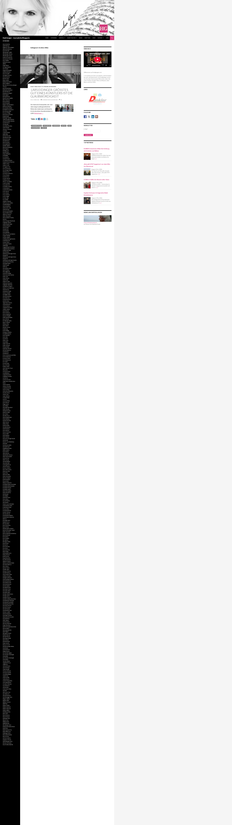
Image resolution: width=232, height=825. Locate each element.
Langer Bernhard (7, 374)
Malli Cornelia (6, 409)
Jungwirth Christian (7, 307)
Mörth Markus (6, 428)
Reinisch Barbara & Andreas (9, 533)
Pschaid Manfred (7, 510)
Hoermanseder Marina (8, 275)
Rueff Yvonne (6, 556)
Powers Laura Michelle (8, 504)
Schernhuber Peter (7, 574)
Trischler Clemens (7, 684)
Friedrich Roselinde (7, 189)
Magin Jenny (6, 404)
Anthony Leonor (7, 62)
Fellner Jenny (6, 163)
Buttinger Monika (7, 117)
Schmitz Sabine (6, 586)
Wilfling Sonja (6, 723)
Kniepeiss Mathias (7, 332)
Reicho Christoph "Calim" (9, 530)
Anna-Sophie (6, 60)
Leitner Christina (7, 386)
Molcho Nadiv (6, 425)
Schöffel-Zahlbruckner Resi (9, 599)
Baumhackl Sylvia (7, 88)
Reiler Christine (6, 532)
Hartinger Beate (7, 263)
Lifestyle (61, 37)
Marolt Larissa (6, 415)
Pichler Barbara (6, 479)
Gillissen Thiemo (7, 214)
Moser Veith (6, 433)
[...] (95, 158)
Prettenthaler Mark (7, 505)
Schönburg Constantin (8, 602)
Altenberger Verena (7, 54)
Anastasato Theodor (8, 59)
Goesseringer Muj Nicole (9, 221)
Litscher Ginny (6, 392)
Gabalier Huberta (7, 201)
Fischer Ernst (6, 176)
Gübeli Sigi (5, 245)
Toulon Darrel (6, 679)
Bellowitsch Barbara (7, 90)
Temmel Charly (6, 666)
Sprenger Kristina (7, 633)
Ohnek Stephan (6, 461)
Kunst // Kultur (71, 37)
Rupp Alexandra (6, 558)
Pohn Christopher (7, 491)
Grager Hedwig (6, 235)
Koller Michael (6, 345)
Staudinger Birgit (7, 638)
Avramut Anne (6, 77)
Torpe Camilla (6, 677)
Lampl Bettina (6, 373)
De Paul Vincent (6, 135)
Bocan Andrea (6, 101)
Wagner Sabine (6, 698)
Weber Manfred (7, 707)
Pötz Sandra (5, 502)
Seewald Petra (6, 618)
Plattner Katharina (7, 482)
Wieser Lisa (5, 720)
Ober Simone (6, 453)
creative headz (6, 132)
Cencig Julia (5, 124)
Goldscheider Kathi (7, 224)
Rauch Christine (6, 525)
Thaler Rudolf (6, 669)
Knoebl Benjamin (7, 333)
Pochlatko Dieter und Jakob (9, 484)
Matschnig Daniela (7, 417)
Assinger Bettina (7, 67)
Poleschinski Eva (7, 492)
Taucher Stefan (6, 661)
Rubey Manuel (6, 554)
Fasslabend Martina (7, 160)
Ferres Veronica (7, 168)
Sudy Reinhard (6, 649)
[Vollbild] (109, 65)
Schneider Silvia (6, 590)
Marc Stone (5, 414)
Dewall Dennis (6, 140)
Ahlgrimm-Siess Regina (8, 47)
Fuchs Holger (6, 196)
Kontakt (100, 37)
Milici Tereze (6, 422)
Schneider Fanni (7, 589)
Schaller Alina (6, 569)
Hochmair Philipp (7, 273)
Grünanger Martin (7, 243)
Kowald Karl (6, 353)
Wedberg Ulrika (6, 712)
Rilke (69, 125)
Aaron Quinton (6, 44)
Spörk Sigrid (5, 631)
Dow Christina (6, 142)
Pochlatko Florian (7, 487)
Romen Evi (5, 545)
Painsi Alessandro (7, 469)
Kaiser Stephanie (7, 314)
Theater (44, 127)
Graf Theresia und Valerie (9, 234)
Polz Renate (5, 494)
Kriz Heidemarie (7, 360)
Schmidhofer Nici (7, 582)
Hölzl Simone (6, 289)
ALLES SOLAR (6, 50)
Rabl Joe (5, 518)
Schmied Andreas (7, 584)
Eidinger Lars (6, 150)
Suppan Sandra (6, 651)
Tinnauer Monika (7, 672)
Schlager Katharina (7, 577)
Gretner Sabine (6, 237)
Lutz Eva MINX (6, 401)
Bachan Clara (6, 78)
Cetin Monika (6, 127)
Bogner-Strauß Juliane (8, 104)
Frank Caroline (6, 183)
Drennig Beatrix (6, 144)
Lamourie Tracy (6, 371)
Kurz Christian (6, 365)
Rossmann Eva (6, 550)
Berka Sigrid (6, 95)
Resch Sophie (6, 538)
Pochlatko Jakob (6, 489)
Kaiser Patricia (6, 312)
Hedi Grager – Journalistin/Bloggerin (16, 38)
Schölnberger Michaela (8, 600)
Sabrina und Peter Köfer (8, 563)
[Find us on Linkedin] (92, 116)
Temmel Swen (6, 667)
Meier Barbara (6, 419)
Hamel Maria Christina (8, 261)
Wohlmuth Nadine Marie (9, 726)
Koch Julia (5, 337)
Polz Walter (5, 496)
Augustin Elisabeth (7, 70)
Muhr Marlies (6, 437)
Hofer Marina (6, 278)
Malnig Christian (7, 410)
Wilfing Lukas (6, 721)
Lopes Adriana (6, 396)
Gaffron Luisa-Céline (8, 203)
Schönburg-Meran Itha (8, 604)
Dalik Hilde (5, 134)
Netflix (64, 125)
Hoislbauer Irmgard (7, 286)
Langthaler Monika (7, 376)
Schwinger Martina (7, 615)
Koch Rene (5, 338)
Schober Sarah (6, 595)
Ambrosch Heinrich (7, 57)
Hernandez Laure (7, 268)
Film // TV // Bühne (43, 86)
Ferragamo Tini (6, 167)
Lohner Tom (6, 394)
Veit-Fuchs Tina (6, 692)
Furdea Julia (6, 198)
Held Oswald (6, 265)
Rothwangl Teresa (7, 553)
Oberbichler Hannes (8, 455)
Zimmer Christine (7, 743)
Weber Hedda (6, 705)
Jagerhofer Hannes (7, 302)
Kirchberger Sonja (7, 320)
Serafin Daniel (6, 622)
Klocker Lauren (6, 327)
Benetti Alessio (6, 91)
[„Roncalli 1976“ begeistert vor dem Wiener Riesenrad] (87, 171)
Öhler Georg (6, 460)
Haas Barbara (6, 252)
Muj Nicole (5, 440)
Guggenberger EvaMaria (8, 248)
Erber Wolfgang (6, 153)
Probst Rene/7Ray (7, 507)
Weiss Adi (5, 713)
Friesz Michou (6, 194)
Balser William (6, 83)
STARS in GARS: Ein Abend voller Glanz (96, 179)
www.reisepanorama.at (90, 222)
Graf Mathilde (6, 232)
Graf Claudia (6, 230)
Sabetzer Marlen (7, 561)
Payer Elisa (5, 473)
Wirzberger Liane (7, 725)
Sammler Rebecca (7, 564)
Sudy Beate (5, 648)
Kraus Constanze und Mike (9, 355)
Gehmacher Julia (7, 207)
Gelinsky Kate (6, 209)
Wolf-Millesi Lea (7, 731)
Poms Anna (5, 499)
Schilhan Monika (7, 576)
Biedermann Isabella (8, 98)
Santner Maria (6, 568)
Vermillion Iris (6, 694)
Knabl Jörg (5, 329)
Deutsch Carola (6, 139)
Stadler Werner (6, 635)
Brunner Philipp (6, 113)
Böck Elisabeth (6, 103)
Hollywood (47, 125)
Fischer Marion (6, 178)
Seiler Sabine (6, 620)
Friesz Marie (6, 193)
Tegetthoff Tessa (7, 662)
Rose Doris (5, 548)
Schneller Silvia (6, 592)
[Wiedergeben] (86, 65)
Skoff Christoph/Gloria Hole (9, 626)
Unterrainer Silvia (7, 689)
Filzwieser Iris (6, 171)
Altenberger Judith (7, 52)
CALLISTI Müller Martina (8, 121)
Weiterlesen (38, 113)
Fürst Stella (5, 199)
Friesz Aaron (6, 191)
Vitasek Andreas (7, 695)
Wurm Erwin (6, 736)
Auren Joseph (6, 73)
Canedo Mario (6, 122)
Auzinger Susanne (7, 75)
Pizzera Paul (6, 481)
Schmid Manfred (7, 581)
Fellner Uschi (6, 165)
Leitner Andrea (6, 384)
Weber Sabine (6, 710)
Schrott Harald (6, 608)
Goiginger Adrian (7, 222)
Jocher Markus (6, 306)
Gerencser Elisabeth (8, 211)
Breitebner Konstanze (8, 109)
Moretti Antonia (6, 427)
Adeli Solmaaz (6, 45)
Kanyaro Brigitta (7, 315)
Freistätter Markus (7, 186)
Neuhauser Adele (7, 445)
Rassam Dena (6, 523)
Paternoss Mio (6, 471)
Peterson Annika (7, 476)
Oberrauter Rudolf (7, 456)
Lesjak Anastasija (7, 387)
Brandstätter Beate (7, 108)
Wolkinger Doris (7, 733)
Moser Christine (7, 432)
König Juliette (6, 347)
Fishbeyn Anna (6, 180)
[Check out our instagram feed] (96, 116)
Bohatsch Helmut (7, 106)
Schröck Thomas (7, 607)
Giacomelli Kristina (7, 212)
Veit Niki (5, 690)
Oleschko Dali (6, 463)
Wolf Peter (5, 728)
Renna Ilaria (5, 536)
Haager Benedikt (7, 250)
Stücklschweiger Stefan (8, 646)
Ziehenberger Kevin (7, 741)
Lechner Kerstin (7, 379)
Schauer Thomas (7, 571)
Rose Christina (6, 546)
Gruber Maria (6, 242)
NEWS (94, 37)
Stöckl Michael (6, 641)
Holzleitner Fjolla (7, 291)
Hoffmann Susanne (7, 283)
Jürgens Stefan (6, 309)
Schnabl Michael (7, 587)
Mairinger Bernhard (7, 407)
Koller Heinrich (6, 343)
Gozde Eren (6, 229)
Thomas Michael (7, 671)
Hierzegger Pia (6, 271)
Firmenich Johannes (8, 173)
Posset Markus (6, 500)
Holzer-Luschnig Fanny (8, 288)
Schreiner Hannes (7, 605)
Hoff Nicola (5, 279)
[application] (97, 59)
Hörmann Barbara (7, 296)
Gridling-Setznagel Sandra (9, 239)
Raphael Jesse (6, 522)
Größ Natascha (6, 240)
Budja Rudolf (6, 116)
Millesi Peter (6, 424)
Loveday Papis (6, 397)
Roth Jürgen (6, 551)
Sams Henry (6, 566)
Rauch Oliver (6, 527)
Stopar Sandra (6, 643)
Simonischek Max (7, 623)
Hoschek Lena (6, 297)
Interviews (54, 37)
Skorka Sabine (6, 628)
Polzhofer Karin (6, 497)
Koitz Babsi (5, 342)
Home (46, 37)
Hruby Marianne (7, 299)
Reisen (80, 37)
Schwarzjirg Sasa (7, 613)
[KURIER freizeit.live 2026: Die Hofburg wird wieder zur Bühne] (87, 156)
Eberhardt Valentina (7, 147)
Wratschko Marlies (7, 734)
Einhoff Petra (6, 152)
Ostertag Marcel (7, 464)
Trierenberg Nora (7, 682)
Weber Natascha (7, 708)
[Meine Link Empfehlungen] (97, 218)
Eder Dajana (6, 149)
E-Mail (86, 129)
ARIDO (4, 63)
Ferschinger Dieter (7, 170)
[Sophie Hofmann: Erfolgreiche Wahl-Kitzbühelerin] (87, 200)
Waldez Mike (6, 700)
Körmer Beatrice (7, 350)
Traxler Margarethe (7, 680)
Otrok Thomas (6, 466)
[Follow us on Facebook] (85, 116)
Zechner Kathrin (7, 738)
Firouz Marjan (6, 175)
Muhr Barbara (6, 435)
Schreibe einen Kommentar (50, 99)
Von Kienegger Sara (7, 697)
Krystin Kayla (6, 363)
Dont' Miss (33, 86)
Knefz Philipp (6, 330)
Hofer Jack (5, 276)
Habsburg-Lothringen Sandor (10, 260)
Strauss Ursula (6, 644)
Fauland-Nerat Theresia (8, 162)
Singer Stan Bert (6, 625)
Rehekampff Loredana (8, 528)
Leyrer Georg (6, 389)
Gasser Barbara (6, 206)
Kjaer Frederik (6, 322)
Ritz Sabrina (5, 540)
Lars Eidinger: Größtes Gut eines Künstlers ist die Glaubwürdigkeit (51, 93)
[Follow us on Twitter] (89, 116)
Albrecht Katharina (7, 49)
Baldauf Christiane (7, 81)
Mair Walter (5, 405)
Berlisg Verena (6, 96)
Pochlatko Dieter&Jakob (8, 486)
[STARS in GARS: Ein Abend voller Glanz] (87, 185)
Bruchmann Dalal (7, 111)
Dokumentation (36, 125)
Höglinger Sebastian (7, 284)
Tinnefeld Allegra (7, 674)
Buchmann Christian (8, 114)
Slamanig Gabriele (7, 630)
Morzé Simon (6, 430)
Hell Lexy (5, 266)
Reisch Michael (6, 535)
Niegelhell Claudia (7, 448)
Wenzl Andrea (6, 715)
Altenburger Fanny (7, 55)
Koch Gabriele (6, 335)
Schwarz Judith (6, 612)
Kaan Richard (6, 311)
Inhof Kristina (6, 301)
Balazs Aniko (6, 80)
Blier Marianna (6, 99)
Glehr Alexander (7, 216)
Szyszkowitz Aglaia (7, 653)
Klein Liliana (6, 325)
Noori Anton (6, 451)
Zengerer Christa (7, 739)
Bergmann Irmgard (7, 93)
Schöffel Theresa (7, 597)
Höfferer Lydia (6, 281)
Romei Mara (6, 543)
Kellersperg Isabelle (7, 317)
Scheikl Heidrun (6, 572)
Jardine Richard (6, 304)
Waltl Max (5, 703)
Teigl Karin (5, 664)
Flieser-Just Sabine (7, 181)
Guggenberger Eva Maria (9, 247)
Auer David (5, 68)
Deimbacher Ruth (7, 137)
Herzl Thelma (6, 270)
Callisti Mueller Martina (8, 119)
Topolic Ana (5, 676)
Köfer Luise (5, 340)
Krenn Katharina (7, 356)
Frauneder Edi (6, 185)
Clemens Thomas (7, 129)
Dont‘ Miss (87, 37)
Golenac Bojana (6, 225)
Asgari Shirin (6, 65)
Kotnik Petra (6, 351)
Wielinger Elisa (6, 718)
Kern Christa (6, 319)
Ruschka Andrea (7, 559)
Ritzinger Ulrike (6, 541)
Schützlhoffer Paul (7, 610)
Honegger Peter (7, 294)
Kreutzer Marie (6, 358)
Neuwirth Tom (6, 446)
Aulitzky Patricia (6, 72)
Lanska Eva (5, 378)
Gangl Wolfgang (6, 204)
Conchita (5, 131)
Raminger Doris (6, 520)
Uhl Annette (6, 687)
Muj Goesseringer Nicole (9, 438)
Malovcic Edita (6, 412)
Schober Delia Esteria (8, 594)
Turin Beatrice (6, 685)
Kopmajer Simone (7, 348)
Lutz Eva (5, 399)
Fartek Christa (6, 158)
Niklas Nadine (6, 450)
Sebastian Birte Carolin (8, 617)
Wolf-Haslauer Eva (7, 730)
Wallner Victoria (7, 702)
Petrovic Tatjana (6, 478)
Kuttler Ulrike (6, 366)
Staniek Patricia (6, 636)
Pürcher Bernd (6, 514)
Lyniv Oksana (6, 402)
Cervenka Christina (7, 126)
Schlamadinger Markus (8, 579)
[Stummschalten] (106, 65)
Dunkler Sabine (6, 145)
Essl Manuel (6, 157)
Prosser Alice (6, 509)
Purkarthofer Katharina (8, 517)
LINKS (107, 37)
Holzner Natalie (6, 293)
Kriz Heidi (5, 361)
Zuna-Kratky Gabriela (8, 744)
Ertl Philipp (5, 155)
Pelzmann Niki (6, 474)
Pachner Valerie (6, 468)
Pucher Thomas (6, 512)
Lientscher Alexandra (8, 391)
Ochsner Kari (6, 458)
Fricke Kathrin (6, 188)
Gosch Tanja (6, 227)
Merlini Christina (7, 420)
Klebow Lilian (6, 324)
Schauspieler (35, 127)
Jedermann (56, 125)
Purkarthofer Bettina (8, 515)
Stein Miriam (6, 640)
